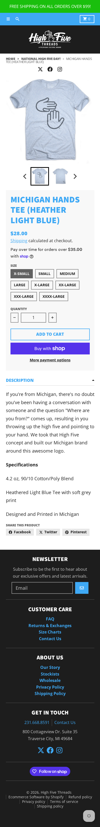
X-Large (41, 285)
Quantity (19, 309)
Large (19, 285)
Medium (67, 273)
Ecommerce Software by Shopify (36, 797)
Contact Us (65, 722)
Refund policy (80, 797)
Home (10, 59)
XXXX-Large (54, 296)
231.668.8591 (36, 722)
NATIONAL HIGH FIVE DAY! (41, 59)
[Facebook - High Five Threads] (50, 69)
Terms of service (64, 801)
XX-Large (67, 285)
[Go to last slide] (25, 176)
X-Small (21, 273)
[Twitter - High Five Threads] (40, 69)
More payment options (50, 360)
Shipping (19, 240)
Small (44, 273)
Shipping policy (50, 806)
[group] (40, 176)
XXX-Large (24, 296)
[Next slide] (75, 176)
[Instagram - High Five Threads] (60, 69)
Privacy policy (33, 801)
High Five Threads (56, 792)
